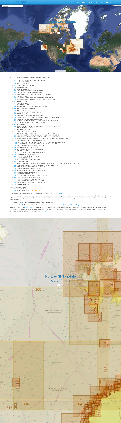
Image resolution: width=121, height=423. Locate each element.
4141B (15, 144)
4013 (15, 130)
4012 (15, 128)
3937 (15, 114)
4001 (15, 126)
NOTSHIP (47, 211)
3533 (15, 191)
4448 (15, 160)
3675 (15, 101)
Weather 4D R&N (18, 205)
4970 (15, 183)
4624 (15, 167)
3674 (15, 99)
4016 (15, 131)
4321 (15, 154)
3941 (15, 121)
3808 (15, 105)
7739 (15, 184)
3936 (15, 112)
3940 (15, 119)
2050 (15, 87)
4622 (15, 165)
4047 (15, 137)
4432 (15, 158)
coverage (61, 193)
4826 (15, 174)
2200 (15, 89)
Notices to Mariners (29, 207)
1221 (15, 80)
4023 (15, 133)
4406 (15, 156)
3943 (15, 122)
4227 (15, 145)
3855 (15, 108)
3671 (15, 96)
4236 (15, 149)
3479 (15, 92)
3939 (15, 117)
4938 (15, 181)
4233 (15, 147)
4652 (15, 170)
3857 (15, 110)
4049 (15, 138)
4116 (15, 140)
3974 (15, 124)
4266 (15, 151)
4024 (15, 135)
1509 (15, 189)
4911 (15, 179)
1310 (15, 82)
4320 (15, 153)
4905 (15, 177)
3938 (15, 115)
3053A (15, 91)
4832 (15, 176)
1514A (15, 85)
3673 (15, 98)
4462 (15, 161)
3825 (15, 107)
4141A (15, 142)
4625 (15, 168)
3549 (15, 94)
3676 (15, 103)
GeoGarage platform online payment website (75, 205)
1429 (15, 84)
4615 (15, 163)
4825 (15, 172)
